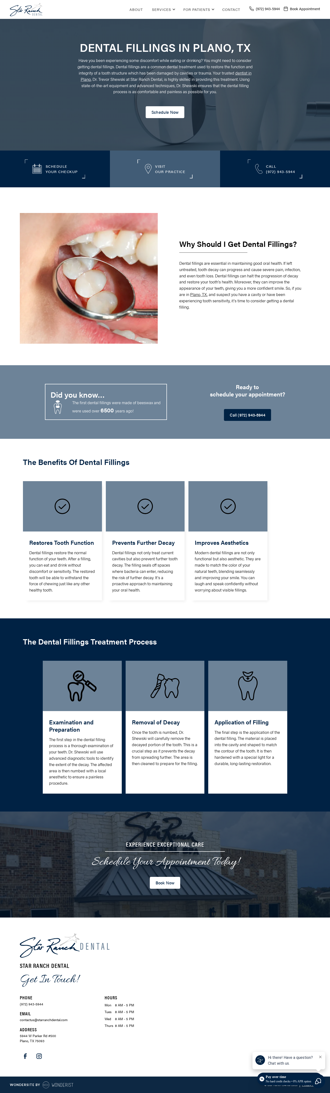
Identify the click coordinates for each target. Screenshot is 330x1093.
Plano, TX (198, 294)
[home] (26, 9)
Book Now (165, 883)
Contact (231, 9)
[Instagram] (39, 1056)
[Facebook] (25, 1056)
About (136, 9)
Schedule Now (165, 112)
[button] (163, 9)
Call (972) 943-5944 (247, 415)
